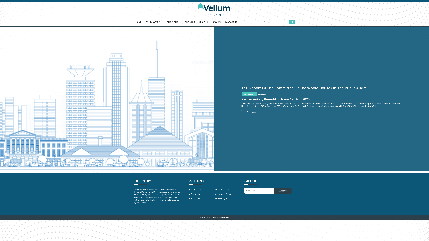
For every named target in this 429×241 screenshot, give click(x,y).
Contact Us (231, 22)
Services (217, 22)
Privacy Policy (225, 198)
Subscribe (283, 191)
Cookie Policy (224, 193)
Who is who (172, 22)
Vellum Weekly (153, 22)
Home (138, 22)
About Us (203, 22)
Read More (251, 112)
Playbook (190, 22)
